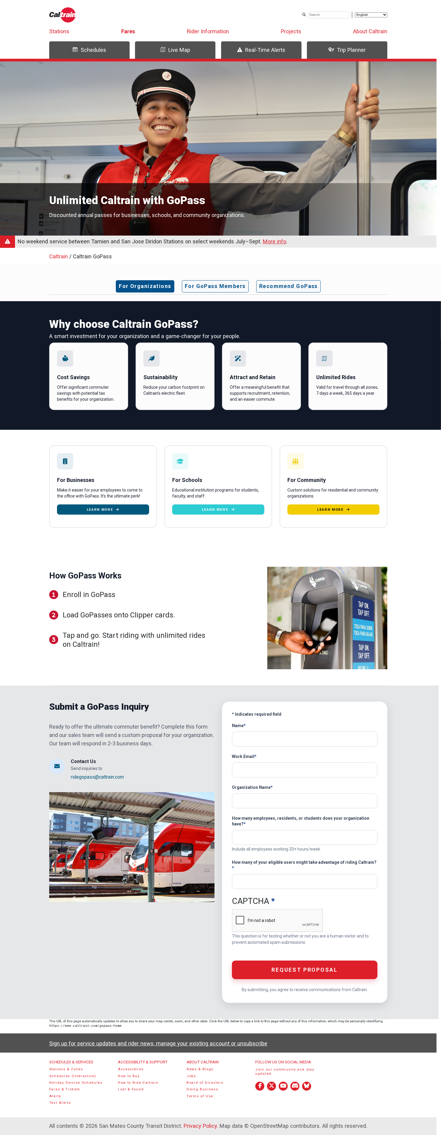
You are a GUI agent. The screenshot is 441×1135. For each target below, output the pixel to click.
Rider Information (208, 31)
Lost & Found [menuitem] (131, 1089)
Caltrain (58, 256)
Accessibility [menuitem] (131, 1069)
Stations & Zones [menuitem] (66, 1069)
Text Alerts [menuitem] (60, 1103)
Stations (59, 31)
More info (274, 241)
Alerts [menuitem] (55, 1096)
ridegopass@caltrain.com (98, 777)
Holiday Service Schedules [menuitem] (76, 1083)
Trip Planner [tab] (351, 50)
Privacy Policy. (201, 1126)
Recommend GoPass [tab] (288, 286)
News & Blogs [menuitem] (200, 1069)
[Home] (62, 14)
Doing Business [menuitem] (202, 1089)
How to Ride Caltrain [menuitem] (138, 1083)
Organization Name (251, 787)
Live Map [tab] (179, 50)
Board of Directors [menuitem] (205, 1083)
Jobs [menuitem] (191, 1076)
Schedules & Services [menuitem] (71, 1061)
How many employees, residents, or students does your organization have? (300, 821)
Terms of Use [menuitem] (200, 1096)
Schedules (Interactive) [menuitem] (72, 1076)
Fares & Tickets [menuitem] (64, 1089)
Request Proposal (305, 970)
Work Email (243, 756)
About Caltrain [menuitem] (203, 1061)
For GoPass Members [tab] (215, 286)
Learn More (100, 510)
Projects (291, 31)
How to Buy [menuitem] (129, 1076)
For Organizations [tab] (145, 286)
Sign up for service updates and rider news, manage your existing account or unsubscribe (158, 1043)
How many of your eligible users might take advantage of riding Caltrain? (304, 862)
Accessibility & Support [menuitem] (142, 1061)
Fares (128, 31)
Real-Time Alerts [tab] (265, 50)
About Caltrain (370, 31)
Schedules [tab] (93, 50)
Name (238, 725)
